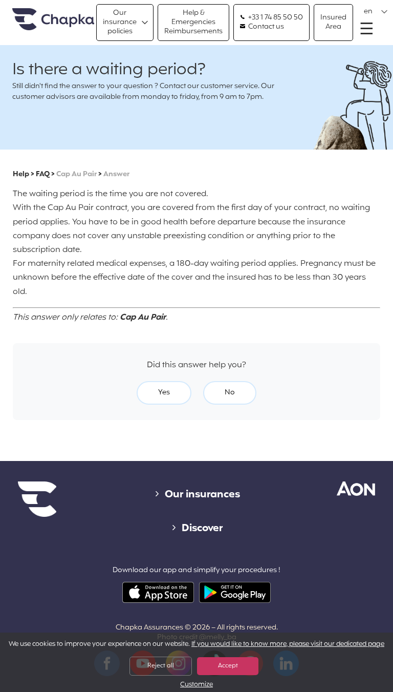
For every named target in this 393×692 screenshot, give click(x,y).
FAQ (43, 174)
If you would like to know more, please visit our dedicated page (287, 644)
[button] (375, 11)
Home (53, 19)
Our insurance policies (120, 22)
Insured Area (333, 22)
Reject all (160, 665)
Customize (196, 685)
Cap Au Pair (76, 174)
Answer (116, 174)
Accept (228, 665)
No (230, 392)
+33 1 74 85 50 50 (275, 18)
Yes (164, 392)
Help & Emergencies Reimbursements (193, 22)
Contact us (265, 27)
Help (21, 174)
